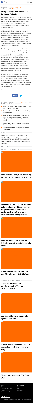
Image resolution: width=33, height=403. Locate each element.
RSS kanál (19, 388)
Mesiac (30, 102)
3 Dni (22, 102)
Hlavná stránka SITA (5, 390)
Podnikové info (18, 7)
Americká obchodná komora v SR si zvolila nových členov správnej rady (16, 347)
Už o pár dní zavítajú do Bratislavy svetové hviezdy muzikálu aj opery (16, 111)
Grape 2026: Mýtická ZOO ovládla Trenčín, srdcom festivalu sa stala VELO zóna (17, 107)
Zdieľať (15, 95)
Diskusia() (16, 8)
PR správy (12, 7)
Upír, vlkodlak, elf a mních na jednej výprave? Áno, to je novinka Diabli (16, 243)
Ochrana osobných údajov (6, 388)
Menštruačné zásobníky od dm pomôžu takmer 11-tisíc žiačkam (16, 128)
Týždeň (26, 102)
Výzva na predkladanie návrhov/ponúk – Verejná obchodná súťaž (12, 286)
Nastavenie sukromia (5, 391)
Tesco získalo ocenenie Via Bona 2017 (15, 376)
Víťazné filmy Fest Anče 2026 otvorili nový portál (14, 135)
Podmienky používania (6, 387)
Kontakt (18, 387)
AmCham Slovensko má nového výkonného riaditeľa (14, 317)
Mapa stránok (20, 390)
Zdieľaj (5, 2)
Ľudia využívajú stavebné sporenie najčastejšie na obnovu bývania (16, 124)
